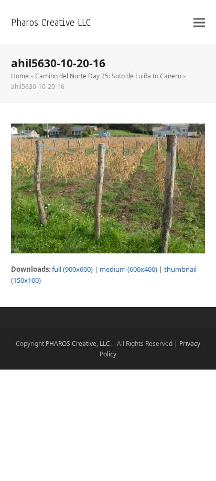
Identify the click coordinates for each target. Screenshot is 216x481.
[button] (199, 22)
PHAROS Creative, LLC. (79, 343)
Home (20, 75)
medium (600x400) (128, 269)
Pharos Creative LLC (51, 22)
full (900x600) (72, 269)
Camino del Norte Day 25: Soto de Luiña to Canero (108, 75)
